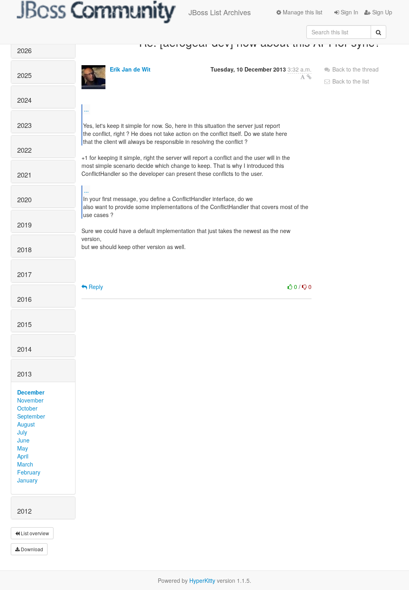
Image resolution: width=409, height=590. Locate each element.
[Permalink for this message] (309, 76)
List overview (34, 533)
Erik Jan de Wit (130, 69)
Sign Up (381, 12)
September (31, 416)
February (28, 472)
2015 (24, 324)
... (86, 109)
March (25, 464)
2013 (24, 374)
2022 (24, 150)
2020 (24, 199)
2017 (24, 274)
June (23, 440)
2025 (24, 75)
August (26, 424)
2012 (24, 511)
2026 (24, 50)
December (30, 392)
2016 (24, 299)
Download (31, 549)
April (22, 456)
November (30, 400)
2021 (24, 174)
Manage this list (301, 12)
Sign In (348, 12)
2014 (24, 349)
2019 (24, 224)
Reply (95, 287)
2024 (24, 100)
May (22, 448)
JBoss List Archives (220, 12)
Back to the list (350, 81)
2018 (24, 249)
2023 (24, 125)
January (27, 480)
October (27, 408)
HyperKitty (202, 580)
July (22, 432)
